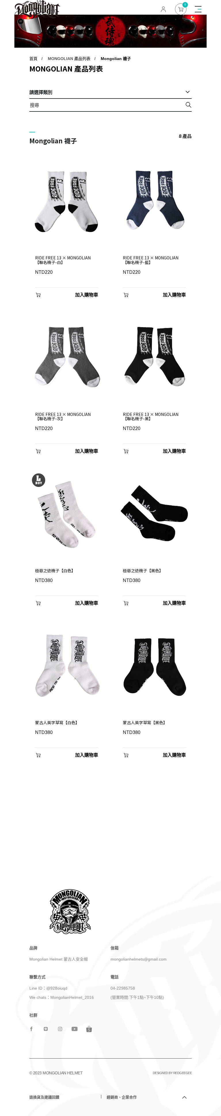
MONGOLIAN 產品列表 (69, 58)
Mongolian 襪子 (116, 58)
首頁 (33, 58)
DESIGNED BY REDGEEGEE (172, 1073)
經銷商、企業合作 (122, 1097)
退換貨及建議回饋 (44, 1097)
